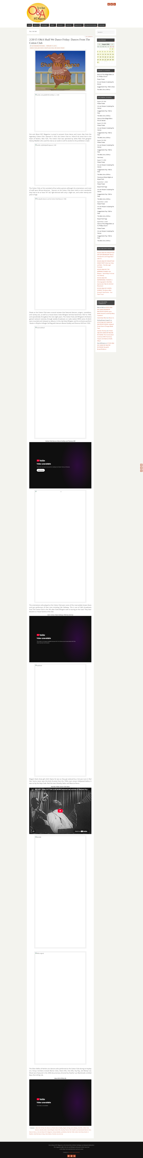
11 (101, 54)
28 (108, 60)
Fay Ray (63, 1130)
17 (98, 57)
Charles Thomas (101, 331)
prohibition (64, 1132)
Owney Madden (57, 1132)
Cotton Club (86, 1128)
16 (113, 54)
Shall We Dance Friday (57, 48)
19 (103, 57)
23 (113, 57)
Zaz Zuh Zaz (60, 1134)
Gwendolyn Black (102, 318)
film (35, 48)
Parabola (71, 1152)
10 (98, 54)
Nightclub (47, 48)
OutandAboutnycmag (38, 46)
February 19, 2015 (51, 46)
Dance (32, 48)
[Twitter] (141, 468)
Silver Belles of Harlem (51, 1134)
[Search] (112, 32)
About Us (111, 318)
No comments (89, 36)
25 (101, 60)
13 (106, 54)
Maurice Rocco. (33, 1132)
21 (108, 57)
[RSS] (141, 470)
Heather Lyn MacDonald (78, 1130)
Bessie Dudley (59, 1128)
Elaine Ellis (57, 1130)
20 (106, 57)
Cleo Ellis (80, 1128)
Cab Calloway (74, 1128)
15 (111, 54)
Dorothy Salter (43, 1130)
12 (103, 54)
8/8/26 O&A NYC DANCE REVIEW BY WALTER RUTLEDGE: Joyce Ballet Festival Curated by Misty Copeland (106, 311)
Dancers (37, 1130)
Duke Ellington (51, 1130)
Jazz (38, 48)
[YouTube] (141, 465)
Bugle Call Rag (66, 1128)
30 (113, 60)
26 (103, 60)
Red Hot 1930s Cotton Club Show (75, 1132)
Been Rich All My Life (41, 1128)
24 (98, 60)
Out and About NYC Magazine (44, 1132)
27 (106, 60)
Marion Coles (87, 1130)
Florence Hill (68, 1130)
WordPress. (77, 1152)
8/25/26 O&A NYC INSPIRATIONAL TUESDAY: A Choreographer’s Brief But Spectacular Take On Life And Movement (105, 282)
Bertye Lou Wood (51, 1128)
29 (111, 60)
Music (42, 48)
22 (111, 57)
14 (108, 54)
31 (98, 62)
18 (101, 57)
